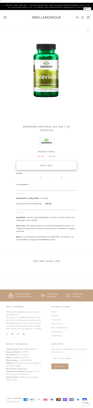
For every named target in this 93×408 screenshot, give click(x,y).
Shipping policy (57, 331)
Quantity (19, 173)
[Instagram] (18, 333)
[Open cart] (88, 17)
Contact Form (22, 368)
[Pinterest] (23, 333)
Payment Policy (56, 335)
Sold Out (46, 165)
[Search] (82, 17)
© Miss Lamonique (14, 398)
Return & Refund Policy (59, 327)
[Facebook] (7, 333)
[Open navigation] (5, 17)
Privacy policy (56, 319)
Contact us (55, 315)
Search (53, 311)
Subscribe (60, 366)
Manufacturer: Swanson (46, 151)
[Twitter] (12, 333)
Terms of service (57, 323)
